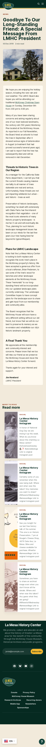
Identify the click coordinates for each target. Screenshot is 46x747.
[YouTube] (26, 666)
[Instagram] (31, 666)
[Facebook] (14, 666)
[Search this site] (38, 4)
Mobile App (15, 704)
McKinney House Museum (23, 696)
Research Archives (13, 700)
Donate (14, 692)
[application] (42, 742)
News (6, 14)
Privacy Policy (29, 692)
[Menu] (42, 4)
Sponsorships (23, 707)
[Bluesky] (20, 666)
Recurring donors (34, 700)
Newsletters (30, 704)
